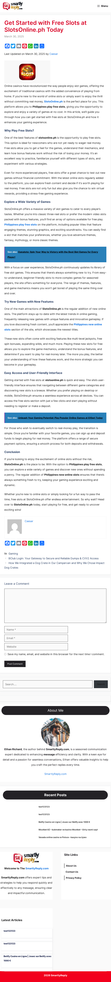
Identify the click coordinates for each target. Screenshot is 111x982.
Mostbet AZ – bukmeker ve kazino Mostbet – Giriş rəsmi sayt (68, 829)
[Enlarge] (66, 721)
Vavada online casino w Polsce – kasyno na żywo (63, 837)
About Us (71, 865)
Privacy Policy (73, 877)
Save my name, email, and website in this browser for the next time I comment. (56, 654)
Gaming (13, 553)
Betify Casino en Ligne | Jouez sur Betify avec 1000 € (64, 822)
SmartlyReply (59, 975)
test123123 (44, 806)
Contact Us (72, 871)
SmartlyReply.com (41, 6)
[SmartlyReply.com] (12, 6)
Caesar (53, 53)
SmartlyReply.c (53, 773)
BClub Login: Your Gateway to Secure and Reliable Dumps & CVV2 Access (54, 558)
